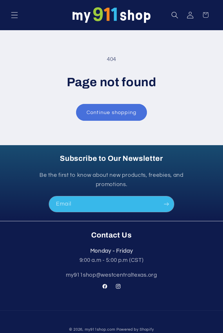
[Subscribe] (166, 204)
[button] (14, 15)
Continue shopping (111, 112)
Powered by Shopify (135, 329)
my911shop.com (100, 329)
